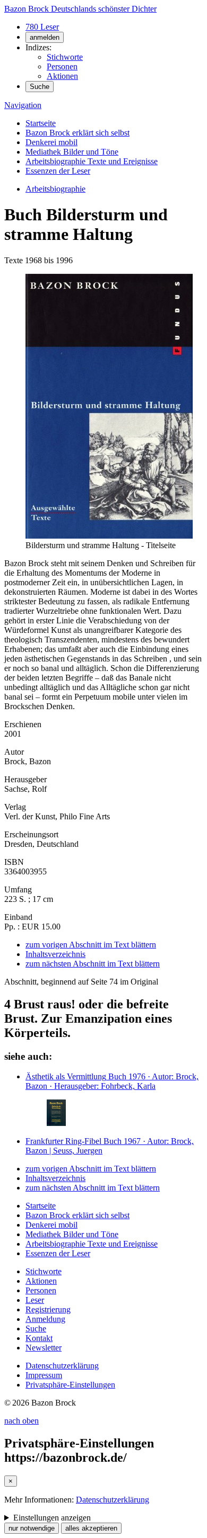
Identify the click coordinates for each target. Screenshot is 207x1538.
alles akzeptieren (91, 1528)
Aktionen (62, 76)
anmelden (44, 37)
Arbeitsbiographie (55, 188)
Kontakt (39, 1338)
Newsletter (43, 1347)
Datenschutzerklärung (62, 1365)
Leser (34, 1299)
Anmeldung (45, 1319)
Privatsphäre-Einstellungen (70, 1384)
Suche (39, 87)
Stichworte (65, 56)
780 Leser (42, 26)
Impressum (43, 1375)
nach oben (21, 1420)
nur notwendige (31, 1528)
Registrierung (48, 1309)
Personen (62, 66)
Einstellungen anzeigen (52, 1517)
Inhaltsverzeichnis (55, 954)
